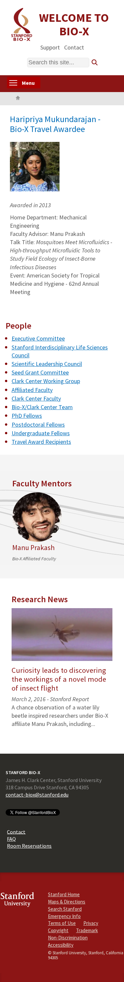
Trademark (87, 930)
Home (18, 99)
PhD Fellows (27, 415)
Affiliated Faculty (32, 390)
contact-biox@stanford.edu (37, 794)
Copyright (58, 930)
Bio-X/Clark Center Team (42, 407)
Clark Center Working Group (46, 381)
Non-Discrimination (68, 937)
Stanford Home (64, 894)
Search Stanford (65, 909)
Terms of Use (62, 923)
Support (50, 47)
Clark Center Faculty (36, 398)
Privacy (90, 923)
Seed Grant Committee (40, 372)
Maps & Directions (66, 902)
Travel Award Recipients (41, 441)
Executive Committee (38, 338)
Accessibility (60, 945)
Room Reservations (29, 845)
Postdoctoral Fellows (38, 424)
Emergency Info (64, 916)
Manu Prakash (33, 547)
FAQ (11, 838)
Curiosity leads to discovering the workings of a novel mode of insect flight (59, 679)
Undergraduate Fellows (41, 433)
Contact (74, 47)
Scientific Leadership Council (47, 364)
